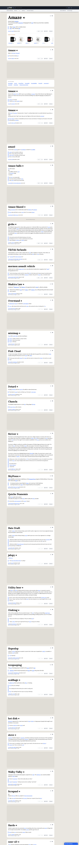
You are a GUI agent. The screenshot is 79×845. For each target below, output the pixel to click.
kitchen (44, 743)
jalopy (9, 563)
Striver (9, 469)
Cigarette (10, 738)
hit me (14, 407)
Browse (15, 10)
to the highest (25, 303)
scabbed (10, 683)
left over (13, 795)
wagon (20, 269)
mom (12, 407)
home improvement (28, 795)
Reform (23, 287)
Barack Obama (13, 465)
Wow (14, 27)
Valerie (13, 776)
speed (46, 613)
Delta (9, 479)
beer (12, 590)
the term (14, 53)
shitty (10, 558)
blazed (33, 212)
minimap (9, 344)
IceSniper (13, 800)
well (13, 155)
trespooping (10, 672)
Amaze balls (10, 183)
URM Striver (13, 469)
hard (16, 480)
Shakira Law (10, 293)
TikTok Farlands (10, 259)
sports (27, 829)
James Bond (15, 560)
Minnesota (10, 721)
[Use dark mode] (71, 8)
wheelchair (15, 779)
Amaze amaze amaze (24, 85)
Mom (10, 691)
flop (34, 404)
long (20, 389)
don (32, 23)
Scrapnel (9, 800)
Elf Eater (14, 308)
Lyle (45, 597)
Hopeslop (9, 658)
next (28, 668)
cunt (23, 745)
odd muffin (14, 784)
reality (30, 355)
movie (12, 180)
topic (16, 303)
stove (9, 747)
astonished (13, 209)
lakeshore (14, 603)
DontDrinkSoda (14, 624)
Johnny (13, 621)
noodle (14, 725)
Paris (27, 483)
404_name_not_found (15, 487)
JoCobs (13, 694)
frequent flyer (32, 479)
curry (14, 101)
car (12, 558)
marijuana (35, 209)
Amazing (17, 53)
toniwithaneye (15, 362)
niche (12, 497)
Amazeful (40, 83)
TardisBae (13, 409)
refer (37, 287)
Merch (51, 31)
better (14, 94)
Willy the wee (16, 215)
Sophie (10, 99)
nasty (33, 670)
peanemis (19, 501)
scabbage (9, 694)
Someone (12, 670)
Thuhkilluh (12, 834)
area (13, 683)
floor (41, 798)
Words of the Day (10, 10)
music (49, 227)
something (23, 149)
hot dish (9, 727)
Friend (10, 338)
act (33, 613)
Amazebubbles (34, 83)
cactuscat (12, 242)
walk (33, 774)
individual (14, 389)
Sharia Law (16, 287)
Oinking (9, 624)
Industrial (27, 274)
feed (29, 721)
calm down (33, 392)
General (10, 745)
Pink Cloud (9, 362)
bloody (22, 240)
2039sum (12, 58)
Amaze (9, 31)
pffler (13, 548)
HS (12, 440)
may (36, 438)
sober (50, 354)
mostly (14, 336)
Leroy (10, 306)
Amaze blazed (10, 215)
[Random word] (66, 7)
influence (30, 209)
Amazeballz (27, 83)
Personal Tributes (30, 10)
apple (10, 152)
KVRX (17, 277)
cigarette (22, 738)
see (30, 252)
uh (8, 168)
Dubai (26, 290)
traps (49, 613)
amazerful (10, 85)
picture (13, 651)
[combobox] (41, 8)
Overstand (10, 308)
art (19, 795)
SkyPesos (9, 487)
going (16, 392)
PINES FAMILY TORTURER (18, 259)
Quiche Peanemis (11, 503)
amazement (46, 83)
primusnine (13, 103)
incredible (33, 149)
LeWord (13, 344)
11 (45, 306)
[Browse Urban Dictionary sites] (10, 8)
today (24, 832)
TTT (27, 459)
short (11, 113)
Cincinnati (48, 539)
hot (16, 725)
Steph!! (12, 31)
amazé (15, 83)
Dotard (9, 394)
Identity (23, 10)
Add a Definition (63, 10)
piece (23, 498)
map (10, 336)
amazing (16, 21)
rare (13, 653)
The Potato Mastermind (17, 183)
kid (24, 404)
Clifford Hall (13, 727)
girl (17, 56)
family (48, 269)
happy (21, 358)
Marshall (31, 453)
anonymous (13, 394)
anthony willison (13, 747)
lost (22, 389)
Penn (13, 460)
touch (26, 355)
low (33, 254)
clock (22, 179)
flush (29, 670)
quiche (15, 501)
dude (26, 358)
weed (30, 621)
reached (11, 256)
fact (18, 94)
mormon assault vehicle (12, 277)
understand (11, 303)
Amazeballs (10, 83)
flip (32, 404)
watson (12, 563)
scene (17, 228)
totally (18, 101)
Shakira (33, 290)
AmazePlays (21, 83)
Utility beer (10, 603)
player (13, 531)
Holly (11, 28)
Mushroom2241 (17, 503)
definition (39, 774)
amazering (16, 85)
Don (10, 685)
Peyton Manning (20, 544)
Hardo (9, 834)
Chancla (9, 409)
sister (27, 306)
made (14, 798)
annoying (21, 23)
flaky (26, 683)
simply (21, 725)
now (21, 290)
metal (18, 240)
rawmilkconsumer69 (15, 658)
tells (16, 336)
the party (25, 798)
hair (11, 177)
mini (23, 269)
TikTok (16, 256)
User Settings (69, 10)
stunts (19, 560)
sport (26, 535)
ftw (19, 28)
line (30, 273)
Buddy (13, 118)
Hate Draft (9, 548)
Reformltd (14, 293)
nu (15, 240)
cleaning (42, 597)
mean (42, 231)
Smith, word (13, 123)
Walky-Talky (10, 784)
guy (14, 446)
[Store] (69, 8)
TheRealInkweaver (16, 672)
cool (18, 171)
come (22, 212)
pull (12, 560)
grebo (9, 242)
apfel (12, 159)
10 (10, 655)
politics (18, 456)
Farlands (19, 256)
